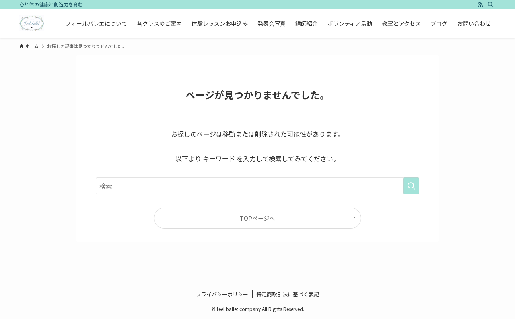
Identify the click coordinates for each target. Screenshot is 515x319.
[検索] (490, 4)
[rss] (480, 4)
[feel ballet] (31, 23)
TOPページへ (257, 218)
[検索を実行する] (411, 185)
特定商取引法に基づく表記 (287, 294)
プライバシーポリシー (222, 294)
